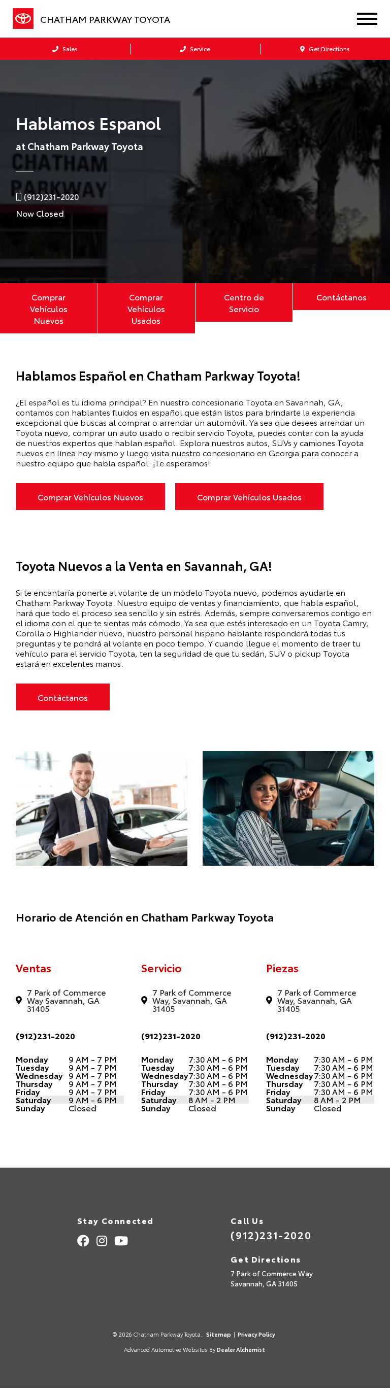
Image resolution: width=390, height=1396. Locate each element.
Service (199, 48)
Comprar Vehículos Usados (146, 308)
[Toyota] (23, 18)
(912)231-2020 (45, 1035)
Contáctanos (341, 296)
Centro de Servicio (244, 302)
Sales (69, 48)
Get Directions (328, 48)
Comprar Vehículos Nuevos (49, 308)
